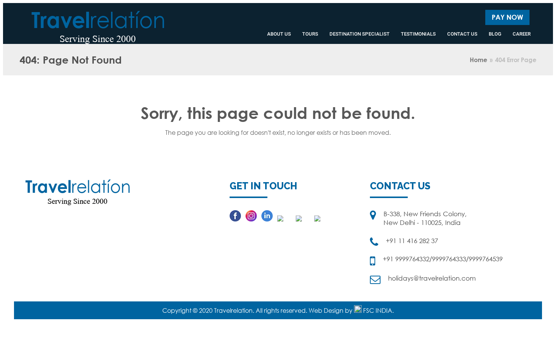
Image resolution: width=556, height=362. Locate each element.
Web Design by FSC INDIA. (351, 310)
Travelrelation (233, 310)
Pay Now (507, 17)
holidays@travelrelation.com (432, 278)
